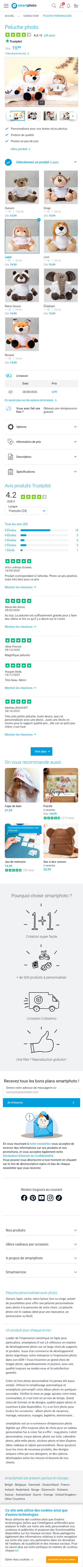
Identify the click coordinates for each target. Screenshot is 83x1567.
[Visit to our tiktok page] (59, 1198)
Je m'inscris (15, 1102)
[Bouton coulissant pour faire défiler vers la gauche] (10, 116)
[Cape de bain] (22, 785)
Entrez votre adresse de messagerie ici (31, 1087)
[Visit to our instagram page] (50, 1198)
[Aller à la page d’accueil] (23, 6)
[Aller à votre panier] (76, 5)
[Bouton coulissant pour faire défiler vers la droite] (72, 116)
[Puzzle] (60, 785)
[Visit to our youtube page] (41, 1198)
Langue (13, 506)
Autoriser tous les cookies (61, 1559)
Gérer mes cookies (17, 1559)
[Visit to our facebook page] (24, 1198)
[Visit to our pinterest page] (33, 1198)
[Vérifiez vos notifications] (68, 5)
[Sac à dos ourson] (60, 841)
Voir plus (40, 751)
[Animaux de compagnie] (18, 16)
